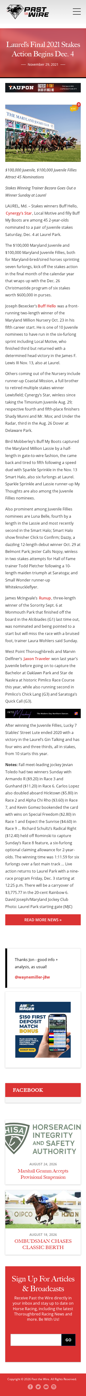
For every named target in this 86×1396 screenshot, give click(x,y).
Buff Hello (47, 306)
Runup (45, 598)
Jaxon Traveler (37, 658)
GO (68, 1340)
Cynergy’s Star (19, 213)
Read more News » (43, 919)
